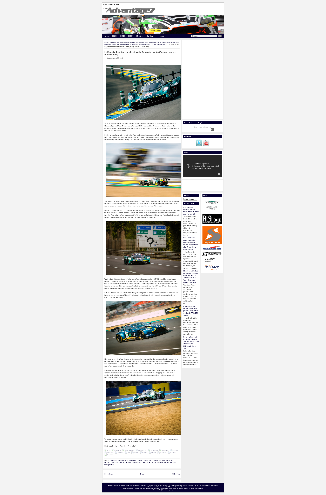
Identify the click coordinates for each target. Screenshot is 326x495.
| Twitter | (150, 36)
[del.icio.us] (116, 450)
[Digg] (107, 450)
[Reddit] (143, 453)
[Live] (127, 453)
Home (106, 42)
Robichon (135, 44)
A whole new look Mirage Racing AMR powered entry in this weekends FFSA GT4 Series (190, 310)
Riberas (128, 44)
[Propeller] (162, 453)
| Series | (140, 36)
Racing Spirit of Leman (119, 44)
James (175, 42)
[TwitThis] (174, 450)
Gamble (141, 42)
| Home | (106, 36)
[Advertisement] (202, 79)
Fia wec (135, 42)
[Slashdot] (172, 453)
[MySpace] (109, 453)
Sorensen (142, 44)
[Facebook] (163, 450)
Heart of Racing (161, 42)
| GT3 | (123, 36)
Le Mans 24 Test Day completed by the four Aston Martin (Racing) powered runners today (140, 53)
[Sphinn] (152, 453)
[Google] (135, 453)
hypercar (169, 42)
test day (147, 44)
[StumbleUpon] (128, 450)
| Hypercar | (161, 36)
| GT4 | (131, 36)
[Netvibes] (109, 455)
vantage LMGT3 (162, 44)
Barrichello (113, 42)
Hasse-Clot (152, 42)
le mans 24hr (121, 462)
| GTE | (115, 36)
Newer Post (108, 474)
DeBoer (126, 42)
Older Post (176, 474)
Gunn (146, 42)
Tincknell (153, 44)
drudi (131, 42)
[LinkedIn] (119, 453)
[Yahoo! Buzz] (141, 450)
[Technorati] (153, 450)
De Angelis (120, 42)
